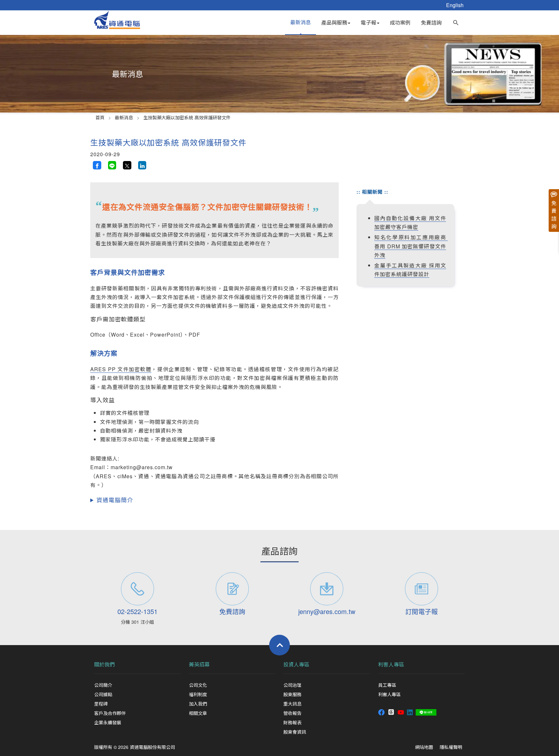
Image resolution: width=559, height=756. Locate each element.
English (455, 5)
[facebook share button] (97, 165)
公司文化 (198, 685)
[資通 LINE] (426, 711)
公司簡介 (103, 685)
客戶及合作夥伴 (110, 713)
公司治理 (292, 685)
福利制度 (198, 694)
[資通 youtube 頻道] (401, 711)
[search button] (456, 21)
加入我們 (198, 703)
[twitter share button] (127, 165)
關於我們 (104, 664)
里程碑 (101, 703)
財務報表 (292, 722)
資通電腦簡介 (114, 500)
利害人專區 (391, 664)
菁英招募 (199, 664)
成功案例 (400, 22)
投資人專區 (296, 664)
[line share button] (112, 165)
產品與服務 (334, 22)
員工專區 (387, 685)
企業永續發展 (107, 722)
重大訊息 (292, 703)
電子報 (368, 22)
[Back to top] (279, 645)
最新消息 (300, 22)
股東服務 (292, 694)
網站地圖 (424, 747)
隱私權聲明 (451, 747)
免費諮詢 (431, 22)
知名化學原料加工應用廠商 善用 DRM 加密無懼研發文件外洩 (411, 245)
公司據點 (103, 694)
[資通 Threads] (391, 711)
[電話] (137, 589)
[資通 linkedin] (410, 711)
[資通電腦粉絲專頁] (381, 711)
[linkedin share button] (142, 165)
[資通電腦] (117, 19)
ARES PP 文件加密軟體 (120, 369)
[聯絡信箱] (326, 589)
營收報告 (292, 713)
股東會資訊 (294, 732)
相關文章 (198, 713)
